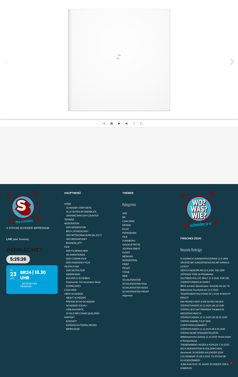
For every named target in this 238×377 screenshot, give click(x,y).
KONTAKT (202, 19)
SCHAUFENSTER (131, 280)
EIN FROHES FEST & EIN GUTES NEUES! (201, 301)
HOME (52, 19)
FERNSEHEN (129, 233)
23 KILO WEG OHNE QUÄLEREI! (82, 313)
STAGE (126, 272)
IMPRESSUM (41, 227)
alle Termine (21, 239)
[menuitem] (53, 20)
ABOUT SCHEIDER (76, 298)
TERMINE (70, 19)
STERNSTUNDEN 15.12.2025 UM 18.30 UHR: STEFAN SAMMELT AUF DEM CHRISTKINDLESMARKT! (204, 321)
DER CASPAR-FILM (76, 258)
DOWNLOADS (73, 286)
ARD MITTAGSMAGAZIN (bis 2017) (84, 235)
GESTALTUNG (130, 19)
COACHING (155, 19)
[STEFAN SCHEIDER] (21, 20)
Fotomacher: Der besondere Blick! (83, 282)
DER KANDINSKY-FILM (78, 262)
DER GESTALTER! (75, 270)
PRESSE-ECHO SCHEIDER (80, 301)
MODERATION (89, 19)
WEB (124, 276)
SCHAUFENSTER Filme (134, 284)
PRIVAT (126, 268)
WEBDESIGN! (73, 274)
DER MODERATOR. (76, 227)
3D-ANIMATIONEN (75, 255)
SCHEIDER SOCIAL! (76, 305)
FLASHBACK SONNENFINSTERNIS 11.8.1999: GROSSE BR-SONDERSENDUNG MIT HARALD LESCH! (204, 262)
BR (124, 217)
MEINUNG (127, 256)
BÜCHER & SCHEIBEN (78, 278)
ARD (124, 213)
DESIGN (126, 225)
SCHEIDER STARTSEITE (79, 208)
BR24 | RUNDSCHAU (77, 231)
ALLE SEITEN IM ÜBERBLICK (81, 211)
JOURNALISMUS (131, 248)
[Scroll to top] (231, 362)
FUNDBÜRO (128, 241)
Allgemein (127, 295)
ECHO (125, 229)
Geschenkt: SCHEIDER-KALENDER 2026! (201, 352)
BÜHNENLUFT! (74, 243)
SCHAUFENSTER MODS (135, 287)
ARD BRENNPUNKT (76, 239)
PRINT (125, 264)
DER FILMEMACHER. (77, 251)
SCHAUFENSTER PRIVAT (135, 291)
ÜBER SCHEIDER (177, 19)
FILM (110, 19)
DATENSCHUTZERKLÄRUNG (81, 325)
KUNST (126, 252)
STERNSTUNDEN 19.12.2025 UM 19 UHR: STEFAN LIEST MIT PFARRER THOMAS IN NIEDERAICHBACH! (202, 309)
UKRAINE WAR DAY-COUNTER (82, 215)
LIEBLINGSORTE (75, 309)
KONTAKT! (71, 321)
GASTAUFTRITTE (131, 244)
